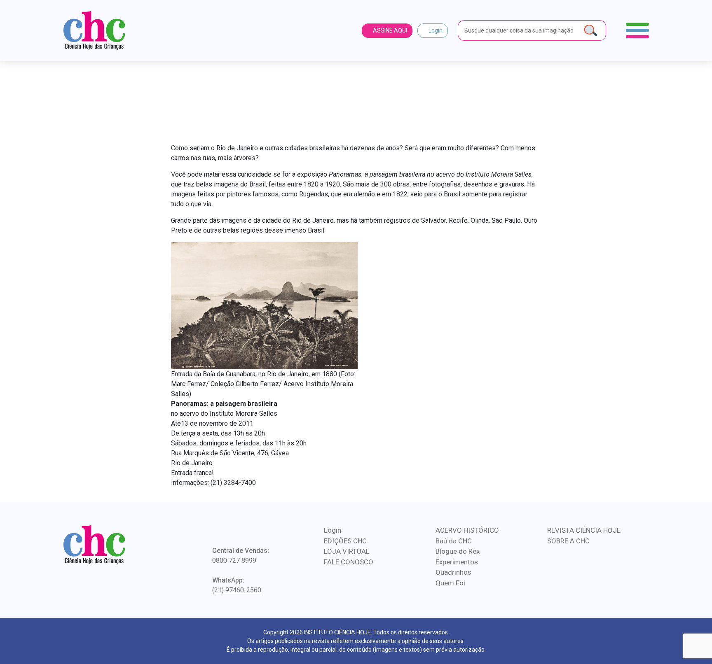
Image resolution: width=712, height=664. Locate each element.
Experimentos (457, 562)
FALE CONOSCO (348, 562)
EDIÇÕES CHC (345, 541)
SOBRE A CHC (568, 541)
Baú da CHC (454, 541)
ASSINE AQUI (389, 30)
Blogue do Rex (458, 551)
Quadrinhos (453, 572)
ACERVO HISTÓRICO (467, 530)
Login (435, 30)
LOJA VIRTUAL (347, 551)
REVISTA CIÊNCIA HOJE (584, 530)
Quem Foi (450, 583)
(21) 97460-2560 (236, 590)
